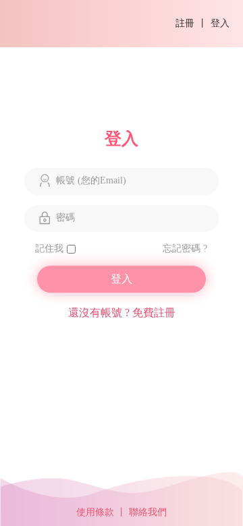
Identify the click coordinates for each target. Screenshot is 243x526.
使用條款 (95, 512)
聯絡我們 (148, 512)
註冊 (185, 23)
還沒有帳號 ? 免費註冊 (122, 312)
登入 (220, 23)
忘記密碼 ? (185, 248)
